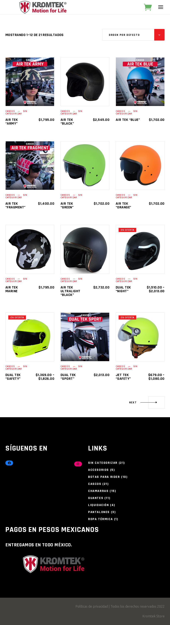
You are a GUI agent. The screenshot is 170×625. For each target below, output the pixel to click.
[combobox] (133, 35)
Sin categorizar (16, 112)
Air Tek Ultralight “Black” (70, 291)
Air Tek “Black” (67, 121)
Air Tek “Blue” (128, 119)
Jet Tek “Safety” (123, 377)
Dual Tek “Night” (123, 289)
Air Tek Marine (11, 289)
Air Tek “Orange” (123, 205)
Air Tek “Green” (67, 205)
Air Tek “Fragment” (15, 205)
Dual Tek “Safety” (13, 377)
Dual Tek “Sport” (68, 377)
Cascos (10, 111)
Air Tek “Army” (11, 121)
